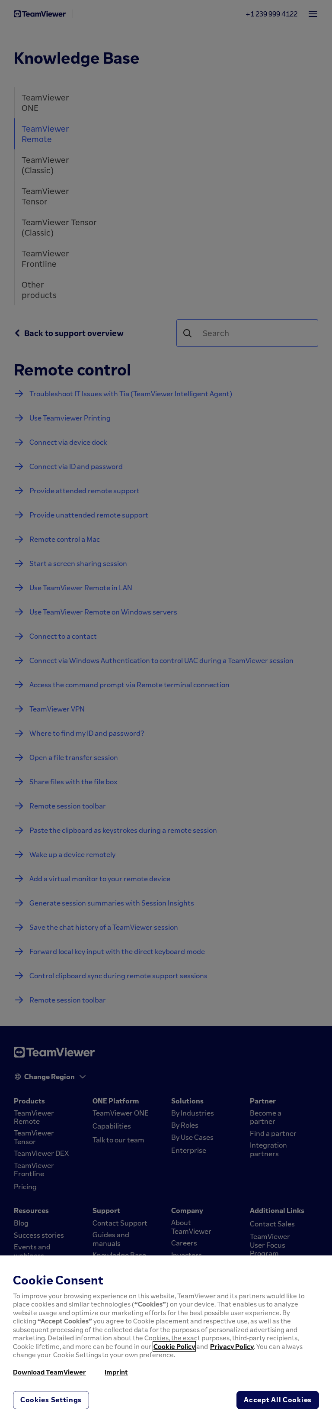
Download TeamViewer (49, 1372)
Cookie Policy (174, 1346)
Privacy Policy (232, 1346)
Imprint (116, 1372)
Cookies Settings (51, 1399)
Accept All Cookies (278, 1399)
